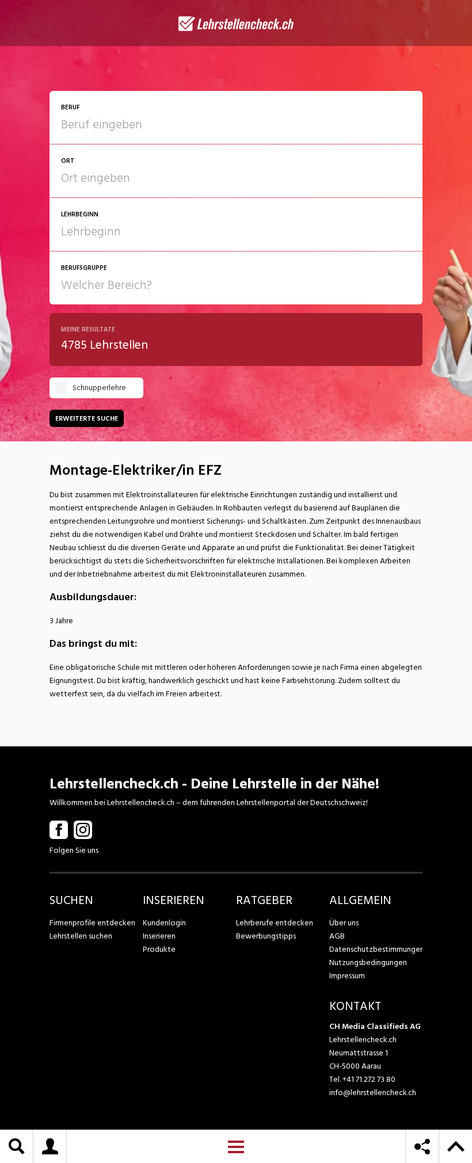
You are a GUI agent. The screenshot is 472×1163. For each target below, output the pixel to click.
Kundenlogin (164, 922)
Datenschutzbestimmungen (375, 949)
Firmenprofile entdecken (92, 922)
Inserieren (159, 936)
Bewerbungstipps (266, 936)
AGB (337, 936)
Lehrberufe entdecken (274, 922)
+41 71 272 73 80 (368, 1079)
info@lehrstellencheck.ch (372, 1092)
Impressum (347, 975)
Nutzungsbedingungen (368, 962)
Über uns (344, 922)
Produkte (159, 949)
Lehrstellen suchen (81, 936)
